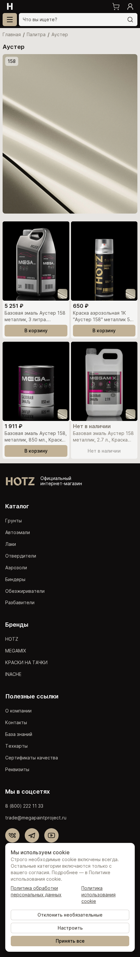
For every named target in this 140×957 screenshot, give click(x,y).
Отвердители (20, 556)
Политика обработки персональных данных (36, 891)
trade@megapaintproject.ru (35, 817)
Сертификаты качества (31, 757)
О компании (18, 710)
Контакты (16, 722)
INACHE (13, 674)
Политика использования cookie (98, 894)
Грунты (13, 520)
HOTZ (11, 639)
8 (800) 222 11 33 (24, 806)
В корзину (36, 330)
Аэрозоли (16, 567)
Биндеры (15, 579)
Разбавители (20, 602)
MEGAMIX (15, 650)
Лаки (10, 544)
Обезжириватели (25, 591)
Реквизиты (17, 769)
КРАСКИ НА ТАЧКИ (26, 662)
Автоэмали (17, 532)
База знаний (18, 734)
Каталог (17, 506)
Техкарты (16, 746)
